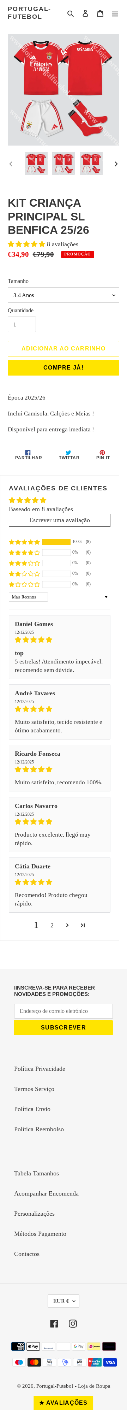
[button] (27, 244)
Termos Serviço (34, 1088)
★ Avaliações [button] (63, 1403)
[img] (59, 639)
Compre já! (63, 368)
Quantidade (21, 310)
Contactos (27, 1253)
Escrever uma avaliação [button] (59, 520)
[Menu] (115, 13)
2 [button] (52, 925)
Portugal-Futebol (29, 12)
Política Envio (32, 1109)
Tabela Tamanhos (36, 1173)
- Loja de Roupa (92, 1386)
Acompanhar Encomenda (46, 1193)
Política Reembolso (39, 1129)
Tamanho (18, 281)
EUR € (61, 1301)
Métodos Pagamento (40, 1233)
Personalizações (34, 1213)
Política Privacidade (39, 1068)
